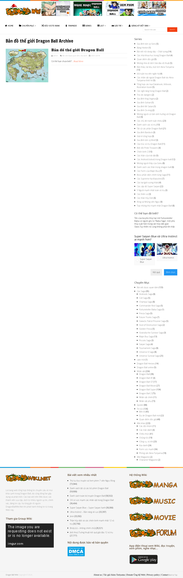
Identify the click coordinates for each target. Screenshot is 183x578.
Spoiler (140, 405)
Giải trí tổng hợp (144, 136)
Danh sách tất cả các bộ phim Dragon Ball (89, 488)
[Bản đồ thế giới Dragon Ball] (27, 65)
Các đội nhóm (145, 426)
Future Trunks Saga (148, 317)
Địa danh (84, 55)
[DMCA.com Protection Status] (76, 555)
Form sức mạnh (146, 449)
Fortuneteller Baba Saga (150, 309)
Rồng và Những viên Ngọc (148, 201)
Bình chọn (170, 272)
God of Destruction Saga (150, 325)
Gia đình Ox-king (144, 110)
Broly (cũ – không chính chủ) (82, 528)
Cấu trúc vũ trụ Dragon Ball (149, 144)
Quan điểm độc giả (145, 59)
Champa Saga (145, 301)
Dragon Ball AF (146, 378)
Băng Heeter (142, 47)
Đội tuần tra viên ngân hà (148, 73)
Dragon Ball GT (146, 381)
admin (55, 55)
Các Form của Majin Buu (148, 171)
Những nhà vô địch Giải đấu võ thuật (153, 63)
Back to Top (173, 575)
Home (10, 25)
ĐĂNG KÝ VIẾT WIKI (140, 25)
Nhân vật (141, 371)
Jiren (72, 516)
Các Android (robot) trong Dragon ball (154, 159)
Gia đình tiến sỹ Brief (146, 140)
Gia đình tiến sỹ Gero (146, 43)
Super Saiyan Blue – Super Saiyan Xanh (88, 507)
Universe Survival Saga (149, 355)
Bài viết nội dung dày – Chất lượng (152, 51)
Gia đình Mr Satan (145, 106)
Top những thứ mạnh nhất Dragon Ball (154, 205)
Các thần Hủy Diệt (145, 198)
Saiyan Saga (144, 344)
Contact (164, 575)
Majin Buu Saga (146, 336)
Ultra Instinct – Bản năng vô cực (84, 512)
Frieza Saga (144, 313)
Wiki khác (141, 423)
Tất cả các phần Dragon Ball (149, 128)
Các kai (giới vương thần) (147, 182)
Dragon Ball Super (147, 389)
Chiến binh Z (142, 151)
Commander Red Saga (149, 305)
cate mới (141, 359)
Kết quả (156, 272)
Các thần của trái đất (146, 155)
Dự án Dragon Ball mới (149, 415)
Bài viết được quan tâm (71, 55)
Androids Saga (146, 294)
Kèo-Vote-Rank (52, 25)
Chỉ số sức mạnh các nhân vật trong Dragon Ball (92, 500)
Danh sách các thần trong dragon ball (154, 167)
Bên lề (142, 411)
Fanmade (72, 25)
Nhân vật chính (146, 397)
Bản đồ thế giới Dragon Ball (77, 50)
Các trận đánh (145, 430)
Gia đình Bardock (145, 132)
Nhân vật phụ (145, 401)
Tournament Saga (147, 348)
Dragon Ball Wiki (12, 575)
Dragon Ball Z (145, 393)
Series (88, 25)
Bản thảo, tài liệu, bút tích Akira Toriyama (155, 67)
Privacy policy (153, 575)
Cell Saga (143, 298)
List (102, 25)
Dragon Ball (144, 374)
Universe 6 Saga (146, 352)
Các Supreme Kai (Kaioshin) (149, 178)
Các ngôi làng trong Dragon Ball (151, 91)
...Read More (77, 61)
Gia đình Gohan (144, 102)
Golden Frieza (145, 328)
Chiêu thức (144, 433)
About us (98, 575)
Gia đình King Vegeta (146, 98)
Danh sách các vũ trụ (146, 124)
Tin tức (140, 408)
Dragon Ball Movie (147, 385)
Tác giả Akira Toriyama (114, 575)
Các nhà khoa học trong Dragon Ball (153, 55)
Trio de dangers (144, 94)
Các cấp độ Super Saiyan (148, 186)
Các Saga (141, 291)
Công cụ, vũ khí (146, 441)
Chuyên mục (28, 25)
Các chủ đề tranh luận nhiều (149, 120)
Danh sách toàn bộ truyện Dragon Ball (87, 495)
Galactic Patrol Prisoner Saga (152, 321)
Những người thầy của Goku (149, 163)
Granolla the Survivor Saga (151, 332)
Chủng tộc (143, 437)
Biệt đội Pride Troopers (147, 147)
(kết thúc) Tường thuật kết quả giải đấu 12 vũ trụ (91, 532)
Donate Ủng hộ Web (135, 575)
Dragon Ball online (145, 367)
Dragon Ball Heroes (146, 363)
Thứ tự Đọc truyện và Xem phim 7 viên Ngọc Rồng (92, 480)
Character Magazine (148, 459)
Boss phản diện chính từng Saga (151, 174)
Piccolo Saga (145, 340)
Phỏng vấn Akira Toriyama (150, 453)
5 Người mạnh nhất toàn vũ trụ (151, 190)
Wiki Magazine (143, 457)
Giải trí (117, 25)
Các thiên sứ (142, 194)
